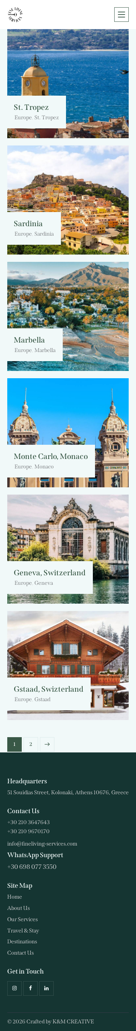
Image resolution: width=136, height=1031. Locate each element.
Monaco (44, 466)
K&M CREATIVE (73, 1021)
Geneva (43, 583)
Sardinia (28, 223)
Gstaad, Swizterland (48, 689)
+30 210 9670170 (28, 831)
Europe (23, 117)
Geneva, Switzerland (50, 573)
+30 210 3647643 (28, 822)
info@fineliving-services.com (42, 843)
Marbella (29, 340)
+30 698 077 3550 (32, 867)
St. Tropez (31, 107)
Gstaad (42, 699)
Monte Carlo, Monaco (51, 456)
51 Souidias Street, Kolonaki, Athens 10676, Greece (68, 792)
